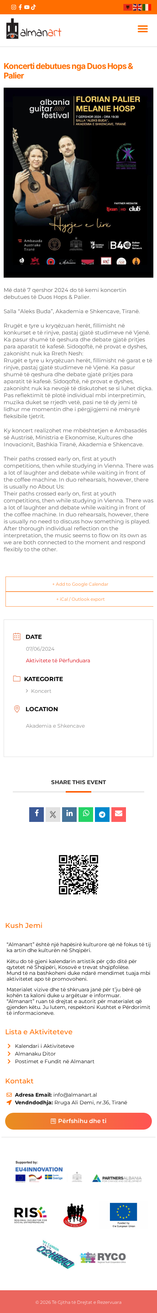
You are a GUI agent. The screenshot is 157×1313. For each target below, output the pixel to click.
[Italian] (147, 7)
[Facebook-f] (20, 7)
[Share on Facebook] (36, 814)
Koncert (41, 691)
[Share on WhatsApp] (85, 814)
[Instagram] (13, 7)
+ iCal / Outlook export (80, 599)
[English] (137, 7)
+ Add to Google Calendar (80, 584)
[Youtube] (27, 7)
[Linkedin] (69, 814)
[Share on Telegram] (102, 814)
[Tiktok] (33, 7)
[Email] (118, 814)
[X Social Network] (53, 814)
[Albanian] (128, 7)
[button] (143, 29)
